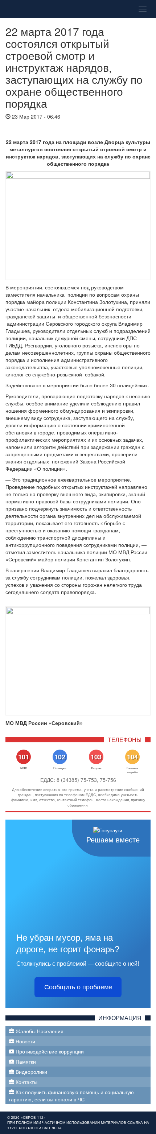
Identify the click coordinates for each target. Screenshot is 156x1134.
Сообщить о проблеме (78, 987)
